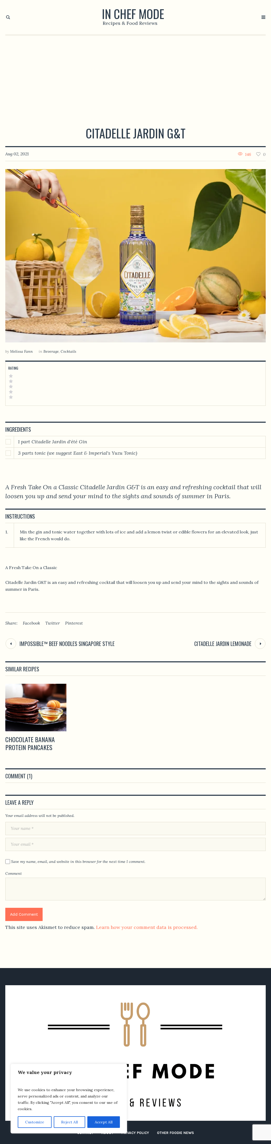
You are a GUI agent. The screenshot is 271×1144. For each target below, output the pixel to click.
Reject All (69, 1122)
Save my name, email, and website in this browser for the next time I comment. (78, 861)
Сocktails (68, 351)
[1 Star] (10, 397)
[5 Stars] (10, 376)
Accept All (103, 1122)
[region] (69, 1098)
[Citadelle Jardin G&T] (135, 255)
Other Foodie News (175, 1133)
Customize (34, 1122)
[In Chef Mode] (135, 1053)
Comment (13, 873)
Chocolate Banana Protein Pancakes (30, 743)
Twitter (52, 623)
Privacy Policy (135, 1133)
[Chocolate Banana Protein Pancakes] (35, 707)
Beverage (51, 351)
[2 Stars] (10, 391)
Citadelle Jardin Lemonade (222, 644)
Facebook (31, 623)
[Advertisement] (135, 75)
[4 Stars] (10, 381)
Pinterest (74, 623)
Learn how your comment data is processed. (147, 927)
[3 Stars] (10, 386)
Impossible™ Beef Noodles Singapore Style (67, 644)
